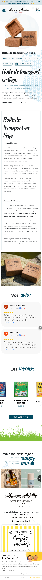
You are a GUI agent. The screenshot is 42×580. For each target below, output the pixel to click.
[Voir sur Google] (6, 307)
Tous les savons (20, 417)
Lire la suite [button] (9, 323)
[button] (1, 327)
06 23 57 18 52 (22, 515)
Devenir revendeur (20, 521)
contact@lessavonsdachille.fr (21, 517)
